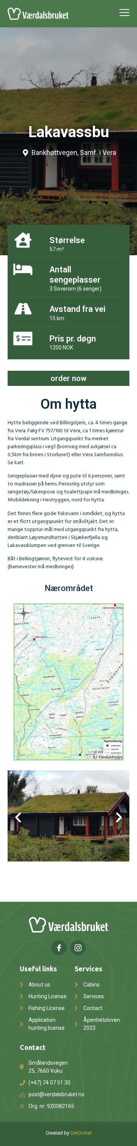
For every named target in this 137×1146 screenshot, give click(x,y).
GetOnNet (81, 1133)
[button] (18, 817)
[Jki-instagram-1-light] (78, 947)
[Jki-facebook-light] (59, 947)
